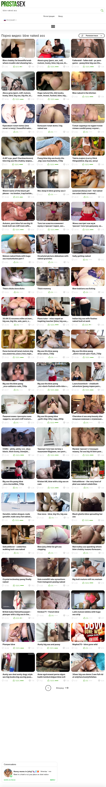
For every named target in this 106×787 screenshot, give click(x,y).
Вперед (60, 688)
